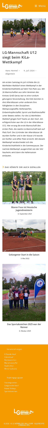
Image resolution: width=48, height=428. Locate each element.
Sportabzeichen (10, 391)
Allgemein (10, 73)
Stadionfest (9, 366)
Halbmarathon (10, 360)
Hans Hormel (11, 70)
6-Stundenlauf (10, 354)
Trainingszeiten (10, 382)
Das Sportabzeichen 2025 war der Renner (24, 326)
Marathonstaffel (11, 363)
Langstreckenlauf (11, 385)
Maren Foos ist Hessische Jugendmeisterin (24, 209)
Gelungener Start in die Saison (24, 254)
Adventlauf (8, 357)
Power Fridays (10, 388)
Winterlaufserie (10, 369)
